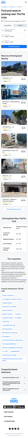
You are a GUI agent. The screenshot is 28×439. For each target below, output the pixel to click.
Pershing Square (7, 329)
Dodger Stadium (7, 303)
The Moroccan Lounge (9, 355)
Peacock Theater (7, 310)
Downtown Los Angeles (9, 306)
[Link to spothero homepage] (14, 400)
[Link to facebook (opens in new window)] (10, 429)
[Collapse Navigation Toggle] (26, 2)
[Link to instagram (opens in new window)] (13, 429)
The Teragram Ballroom (9, 344)
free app (23, 280)
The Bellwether (15, 351)
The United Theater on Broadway (12, 340)
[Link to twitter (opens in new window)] (15, 429)
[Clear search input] (25, 30)
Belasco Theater (7, 314)
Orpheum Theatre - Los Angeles (12, 318)
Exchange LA (6, 336)
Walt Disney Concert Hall (9, 332)
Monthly (20, 25)
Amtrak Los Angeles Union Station (12, 347)
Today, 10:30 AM (9, 36)
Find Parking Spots (14, 46)
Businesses (12, 6)
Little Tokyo (5, 321)
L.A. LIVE (5, 351)
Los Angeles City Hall (8, 325)
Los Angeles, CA (5, 6)
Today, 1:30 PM (8, 42)
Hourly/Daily (7, 25)
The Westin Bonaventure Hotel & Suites (12, 359)
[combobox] (14, 30)
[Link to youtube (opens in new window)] (18, 429)
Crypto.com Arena (8, 295)
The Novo (18, 314)
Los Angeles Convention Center (12, 299)
